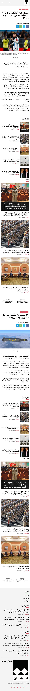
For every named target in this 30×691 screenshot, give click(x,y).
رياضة (21, 9)
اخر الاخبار (17, 141)
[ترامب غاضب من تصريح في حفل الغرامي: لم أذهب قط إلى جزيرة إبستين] (24, 173)
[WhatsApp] (20, 26)
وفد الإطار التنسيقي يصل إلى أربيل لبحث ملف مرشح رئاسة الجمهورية (10, 149)
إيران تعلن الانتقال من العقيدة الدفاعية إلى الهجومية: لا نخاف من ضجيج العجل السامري (10, 138)
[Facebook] (27, 26)
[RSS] (20, 687)
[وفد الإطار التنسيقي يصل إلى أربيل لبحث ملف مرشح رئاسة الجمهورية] (24, 150)
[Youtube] (11, 687)
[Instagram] (23, 687)
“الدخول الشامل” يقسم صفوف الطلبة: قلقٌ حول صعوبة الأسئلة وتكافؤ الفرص (16, 611)
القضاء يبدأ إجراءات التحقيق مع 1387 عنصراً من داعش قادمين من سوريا (10, 160)
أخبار (18, 129)
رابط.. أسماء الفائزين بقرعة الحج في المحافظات (15, 625)
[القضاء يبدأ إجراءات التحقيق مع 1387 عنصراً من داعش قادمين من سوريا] (24, 161)
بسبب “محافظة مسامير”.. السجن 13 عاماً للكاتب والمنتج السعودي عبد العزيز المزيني (16, 618)
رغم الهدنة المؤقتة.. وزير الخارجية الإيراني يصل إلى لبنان (22, 302)
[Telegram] (17, 26)
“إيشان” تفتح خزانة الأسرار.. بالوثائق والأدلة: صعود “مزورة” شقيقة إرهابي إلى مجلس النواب (10, 126)
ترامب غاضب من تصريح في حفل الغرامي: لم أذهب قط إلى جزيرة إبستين (10, 171)
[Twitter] (24, 26)
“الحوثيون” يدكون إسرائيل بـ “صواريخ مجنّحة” (8, 302)
